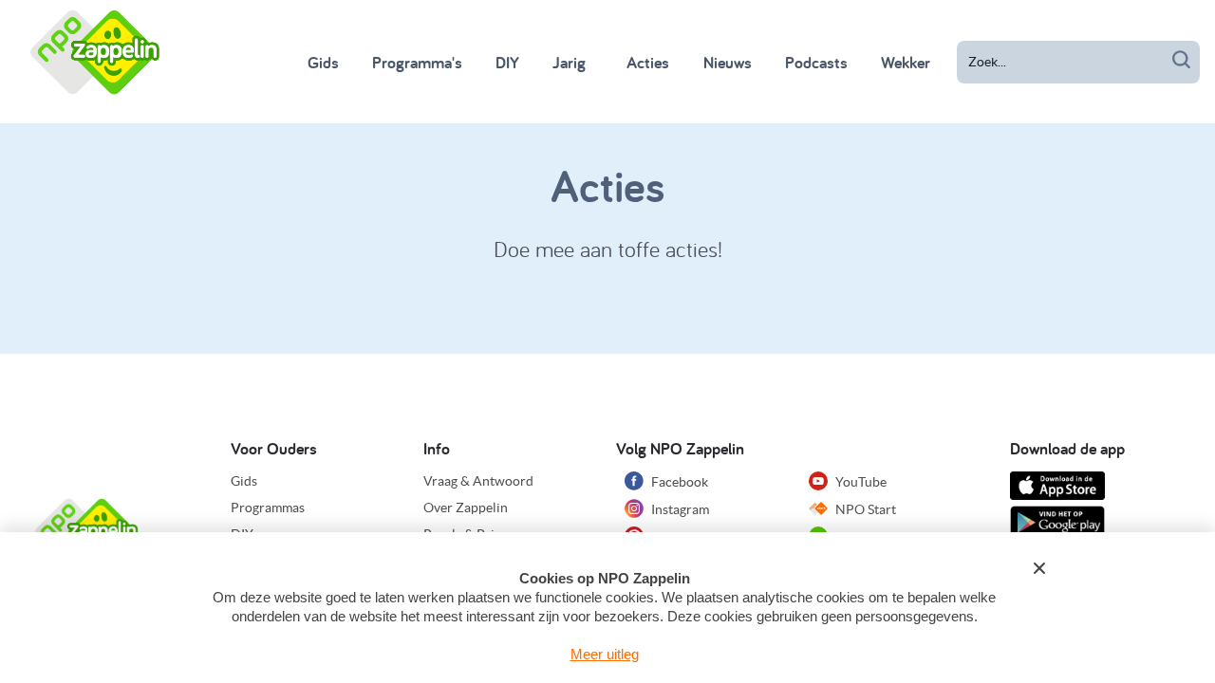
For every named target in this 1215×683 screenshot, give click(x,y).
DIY (507, 62)
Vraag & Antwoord (478, 481)
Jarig (569, 62)
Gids (323, 62)
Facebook (678, 481)
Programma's (417, 62)
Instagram (678, 509)
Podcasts (816, 62)
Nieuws (727, 62)
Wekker (905, 62)
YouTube (859, 481)
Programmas (268, 507)
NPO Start (864, 509)
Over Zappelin (465, 507)
